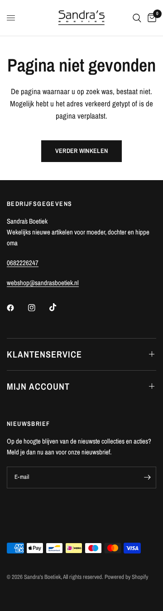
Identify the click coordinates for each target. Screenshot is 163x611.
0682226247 (22, 262)
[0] (150, 18)
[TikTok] (59, 307)
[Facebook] (17, 308)
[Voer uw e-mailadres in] (147, 477)
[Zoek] (136, 18)
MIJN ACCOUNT (38, 386)
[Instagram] (38, 308)
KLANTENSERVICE (44, 354)
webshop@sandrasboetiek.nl (43, 282)
